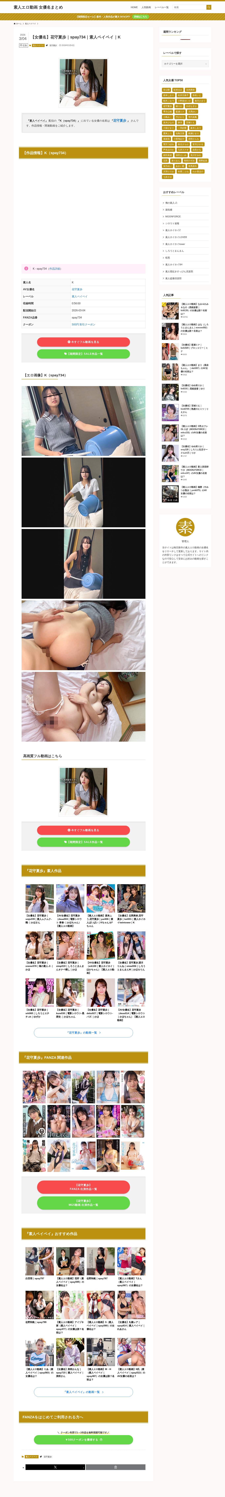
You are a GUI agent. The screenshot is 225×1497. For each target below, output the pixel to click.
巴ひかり (180, 117)
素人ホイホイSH (173, 264)
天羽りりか (168, 171)
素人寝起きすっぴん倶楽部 (179, 271)
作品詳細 (54, 268)
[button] (55, 1467)
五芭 (165, 160)
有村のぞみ (189, 160)
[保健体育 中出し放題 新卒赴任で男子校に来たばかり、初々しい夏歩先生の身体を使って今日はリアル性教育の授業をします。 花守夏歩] (59, 1137)
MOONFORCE (173, 216)
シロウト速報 (172, 223)
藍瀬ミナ (180, 111)
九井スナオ (183, 149)
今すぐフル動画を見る (84, 342)
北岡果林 (190, 90)
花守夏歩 (53, 45)
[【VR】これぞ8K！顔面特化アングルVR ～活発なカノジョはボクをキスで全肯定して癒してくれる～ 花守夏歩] (133, 1103)
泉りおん (175, 160)
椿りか (179, 106)
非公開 (166, 90)
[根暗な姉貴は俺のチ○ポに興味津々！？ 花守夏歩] (34, 1171)
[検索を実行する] (208, 7)
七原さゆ (167, 177)
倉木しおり (195, 128)
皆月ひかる (198, 144)
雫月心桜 (167, 111)
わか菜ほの (198, 171)
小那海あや (179, 139)
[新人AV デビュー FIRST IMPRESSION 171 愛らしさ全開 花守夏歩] (108, 1103)
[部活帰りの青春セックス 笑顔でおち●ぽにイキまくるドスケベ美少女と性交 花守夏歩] (83, 1103)
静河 (180, 122)
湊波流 (166, 139)
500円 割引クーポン (83, 324)
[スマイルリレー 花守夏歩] (59, 1171)
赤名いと (197, 95)
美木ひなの (168, 122)
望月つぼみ (168, 144)
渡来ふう (167, 133)
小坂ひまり (168, 128)
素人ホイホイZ (173, 230)
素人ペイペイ (38, 45)
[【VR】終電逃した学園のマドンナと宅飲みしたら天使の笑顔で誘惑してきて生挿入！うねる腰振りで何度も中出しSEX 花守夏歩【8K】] (108, 1137)
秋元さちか (183, 144)
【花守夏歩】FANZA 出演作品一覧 (83, 1187)
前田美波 (167, 155)
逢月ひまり (200, 100)
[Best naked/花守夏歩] (133, 1171)
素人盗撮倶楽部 (173, 278)
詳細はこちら (140, 16)
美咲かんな (193, 139)
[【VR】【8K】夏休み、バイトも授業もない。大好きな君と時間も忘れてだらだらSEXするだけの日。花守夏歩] (59, 1103)
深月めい (167, 166)
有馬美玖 (192, 166)
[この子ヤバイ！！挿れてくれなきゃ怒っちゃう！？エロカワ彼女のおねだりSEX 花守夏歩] (133, 1137)
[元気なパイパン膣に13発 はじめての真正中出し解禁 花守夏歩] (34, 1137)
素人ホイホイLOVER (176, 237)
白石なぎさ (191, 106)
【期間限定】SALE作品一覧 (85, 353)
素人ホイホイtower (175, 244)
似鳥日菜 (180, 133)
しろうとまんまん (174, 250)
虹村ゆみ (178, 90)
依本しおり (168, 95)
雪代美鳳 (192, 117)
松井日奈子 (183, 95)
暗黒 (167, 257)
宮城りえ (190, 122)
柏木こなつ (168, 100)
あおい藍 (180, 166)
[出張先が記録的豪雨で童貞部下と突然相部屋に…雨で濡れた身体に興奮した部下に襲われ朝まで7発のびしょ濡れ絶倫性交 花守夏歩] (108, 1171)
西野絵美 (203, 160)
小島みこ (167, 117)
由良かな (197, 149)
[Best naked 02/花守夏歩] (83, 1171)
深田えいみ (181, 155)
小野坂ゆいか (184, 100)
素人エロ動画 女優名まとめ (38, 7)
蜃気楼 (168, 209)
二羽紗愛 (182, 128)
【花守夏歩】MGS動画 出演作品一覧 (83, 1203)
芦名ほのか (168, 149)
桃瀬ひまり (193, 133)
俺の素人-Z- (171, 202)
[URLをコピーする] (115, 1467)
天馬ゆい (192, 111)
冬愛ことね (183, 171)
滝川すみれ (195, 155)
